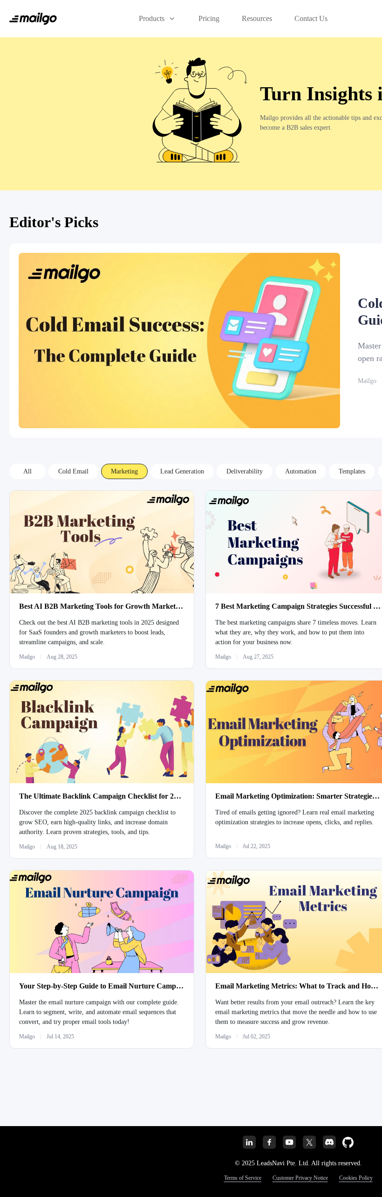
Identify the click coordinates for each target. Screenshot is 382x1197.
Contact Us (310, 18)
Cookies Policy (356, 1178)
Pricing (208, 18)
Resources (257, 18)
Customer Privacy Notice (300, 1178)
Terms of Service (242, 1178)
